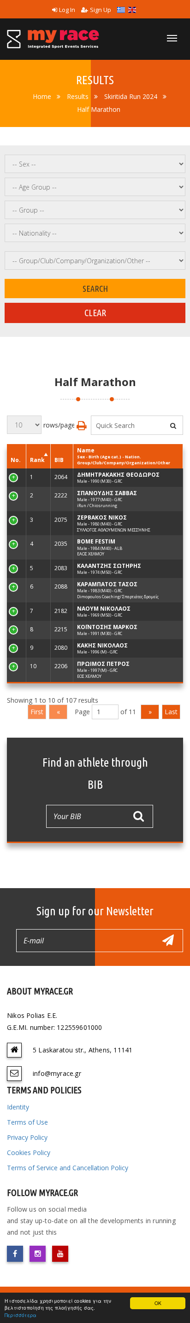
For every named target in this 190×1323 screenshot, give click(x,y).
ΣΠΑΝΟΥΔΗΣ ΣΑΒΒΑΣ (107, 493)
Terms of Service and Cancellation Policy (67, 1167)
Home (42, 96)
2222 (60, 495)
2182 (60, 611)
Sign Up (100, 10)
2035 (60, 544)
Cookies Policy (28, 1152)
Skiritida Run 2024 (130, 96)
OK (157, 1303)
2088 (60, 586)
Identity (18, 1107)
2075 (60, 520)
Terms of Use (27, 1122)
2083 (60, 568)
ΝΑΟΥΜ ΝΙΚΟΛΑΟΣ (104, 608)
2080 (60, 648)
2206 (60, 666)
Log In (67, 10)
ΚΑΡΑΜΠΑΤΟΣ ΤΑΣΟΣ (107, 584)
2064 (60, 477)
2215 (60, 629)
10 (14, 666)
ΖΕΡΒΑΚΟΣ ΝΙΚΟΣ (102, 517)
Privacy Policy (27, 1137)
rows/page (58, 425)
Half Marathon (98, 109)
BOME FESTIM (96, 541)
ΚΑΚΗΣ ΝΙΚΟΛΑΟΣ (102, 645)
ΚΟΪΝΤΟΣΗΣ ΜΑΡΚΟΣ (107, 627)
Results (78, 96)
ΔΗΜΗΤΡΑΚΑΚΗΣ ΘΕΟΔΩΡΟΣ (118, 475)
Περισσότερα (20, 1314)
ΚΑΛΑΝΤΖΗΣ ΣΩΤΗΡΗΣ (109, 566)
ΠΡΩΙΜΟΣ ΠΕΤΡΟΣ (103, 664)
